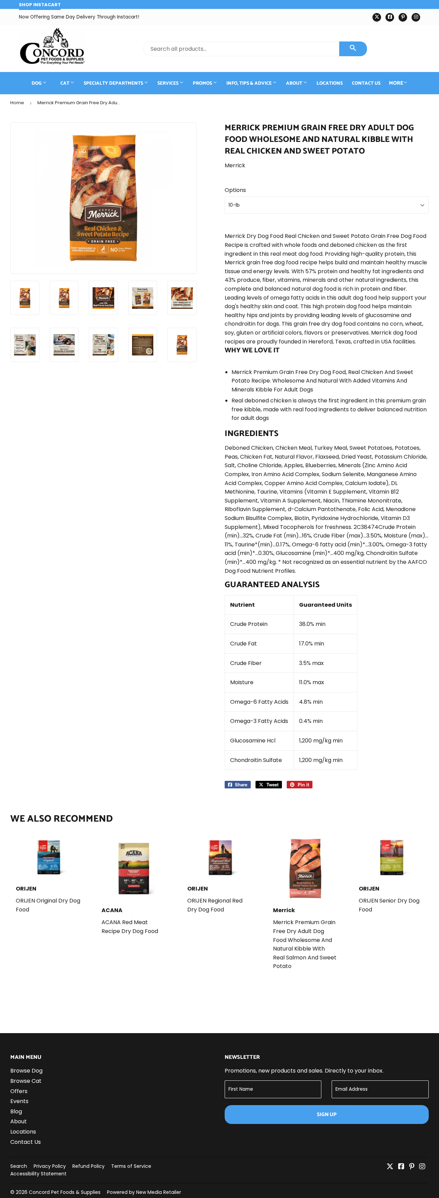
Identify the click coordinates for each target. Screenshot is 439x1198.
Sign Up (326, 1114)
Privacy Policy (50, 1166)
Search (18, 1166)
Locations (330, 83)
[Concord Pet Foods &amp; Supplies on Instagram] (422, 1167)
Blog (16, 1111)
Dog (37, 83)
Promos (203, 83)
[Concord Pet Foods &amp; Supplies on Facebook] (401, 1167)
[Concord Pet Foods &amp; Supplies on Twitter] (390, 1167)
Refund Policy (88, 1166)
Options (235, 190)
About (294, 83)
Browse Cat (25, 1081)
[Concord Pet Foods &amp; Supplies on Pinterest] (411, 1167)
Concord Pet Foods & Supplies (64, 1192)
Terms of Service (131, 1166)
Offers (18, 1091)
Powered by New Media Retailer (144, 1192)
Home (17, 102)
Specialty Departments (114, 83)
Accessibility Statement (38, 1173)
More (396, 83)
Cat (65, 83)
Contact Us (366, 83)
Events (19, 1101)
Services (168, 83)
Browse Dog (26, 1071)
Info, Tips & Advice (249, 83)
